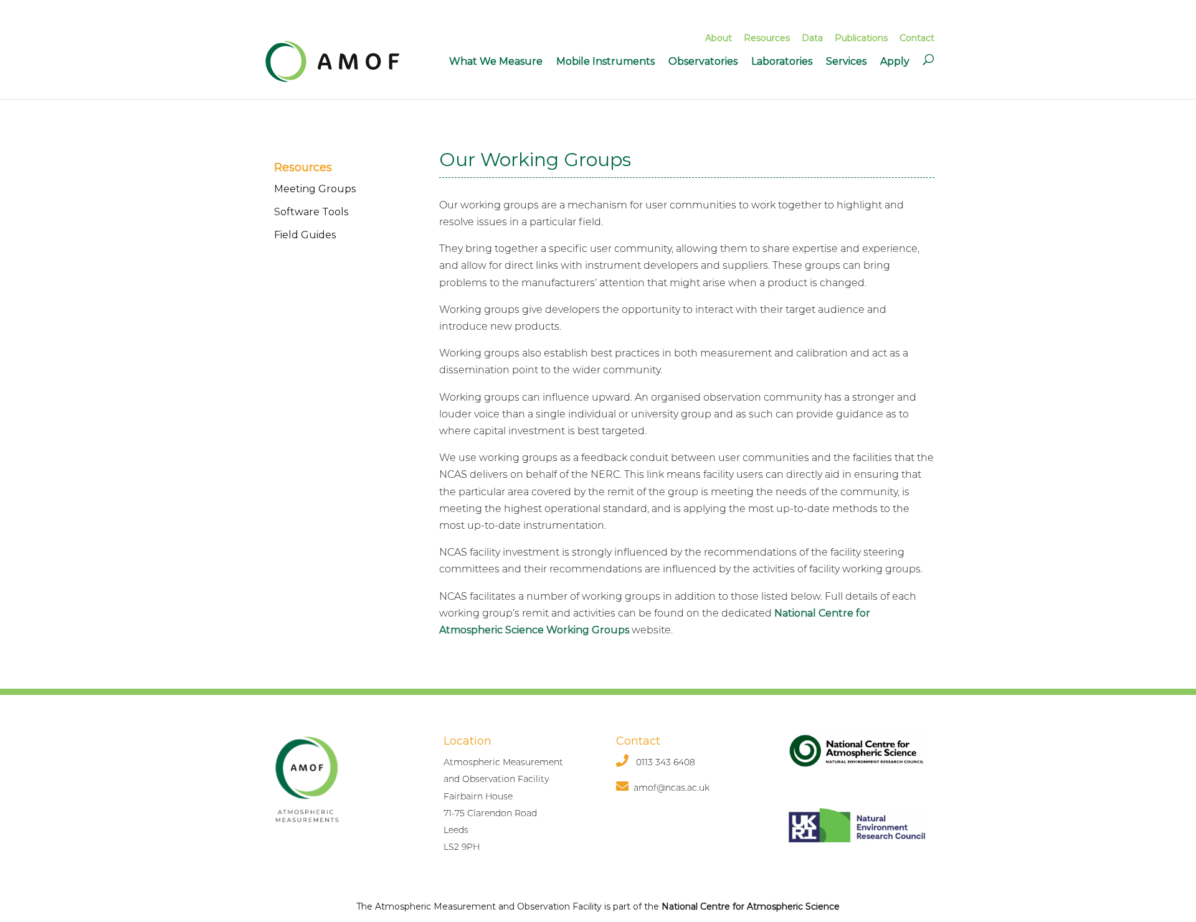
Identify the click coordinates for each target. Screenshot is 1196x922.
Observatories (703, 61)
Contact (916, 38)
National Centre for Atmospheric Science (751, 906)
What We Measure (496, 61)
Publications (861, 38)
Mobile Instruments (605, 61)
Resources (767, 38)
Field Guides (305, 235)
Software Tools (311, 212)
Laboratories (781, 61)
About (718, 38)
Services (846, 61)
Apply (894, 61)
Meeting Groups (315, 189)
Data (812, 38)
